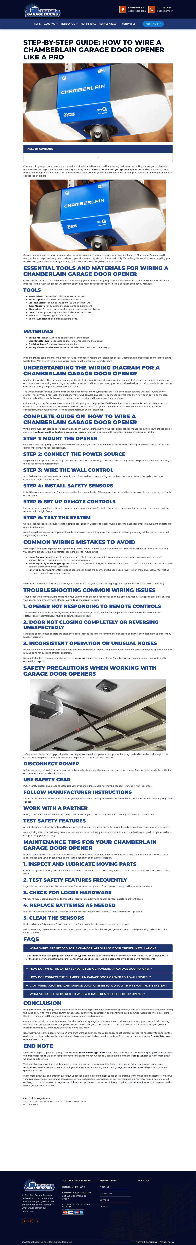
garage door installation (159, 1052)
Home (37, 24)
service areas (60, 1079)
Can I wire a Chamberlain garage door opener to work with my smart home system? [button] (98, 985)
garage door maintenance (54, 1064)
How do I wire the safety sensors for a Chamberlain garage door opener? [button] (91, 968)
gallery (103, 1075)
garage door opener (55, 444)
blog (29, 1082)
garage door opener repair (129, 1067)
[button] (169, 149)
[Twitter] (30, 1221)
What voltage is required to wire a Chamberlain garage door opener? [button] (87, 994)
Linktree (75, 1082)
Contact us (140, 1082)
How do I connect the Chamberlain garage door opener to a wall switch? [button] (90, 977)
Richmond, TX (136, 7)
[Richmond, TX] (122, 9)
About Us (49, 24)
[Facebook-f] (24, 1221)
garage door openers (94, 754)
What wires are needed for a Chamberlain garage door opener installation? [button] (93, 948)
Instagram (60, 1082)
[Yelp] (37, 1221)
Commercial (88, 24)
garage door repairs (33, 661)
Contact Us (128, 24)
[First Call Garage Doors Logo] (41, 9)
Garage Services (139, 1055)
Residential (68, 24)
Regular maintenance (34, 854)
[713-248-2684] (151, 9)
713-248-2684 (164, 7)
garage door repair (36, 1055)
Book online (153, 24)
